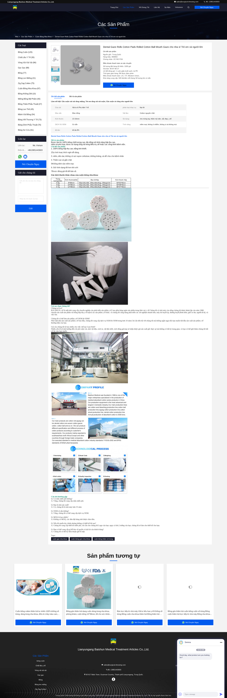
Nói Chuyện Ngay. (207, 7)
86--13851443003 (212, 2)
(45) (26, 109)
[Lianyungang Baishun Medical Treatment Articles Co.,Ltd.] (15, 7)
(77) (22, 73)
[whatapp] (19, 156)
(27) (30, 104)
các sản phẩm (26, 37)
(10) (27, 94)
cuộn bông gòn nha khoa (80, 539)
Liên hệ (157, 7)
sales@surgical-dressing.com (187, 2)
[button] (55, 81)
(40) (29, 99)
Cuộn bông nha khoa (43, 37)
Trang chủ (114, 7)
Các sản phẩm (128, 7)
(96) (27, 63)
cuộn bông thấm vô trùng (103, 539)
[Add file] (180, 694)
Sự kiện (167, 7)
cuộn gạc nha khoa (60, 539)
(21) (27, 78)
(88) (23, 68)
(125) (25, 52)
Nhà (16, 37)
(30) (26, 57)
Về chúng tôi (144, 7)
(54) (26, 114)
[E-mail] (25, 156)
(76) (29, 125)
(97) (29, 89)
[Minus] (221, 642)
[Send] (221, 694)
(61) (26, 130)
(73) (29, 120)
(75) (26, 83)
